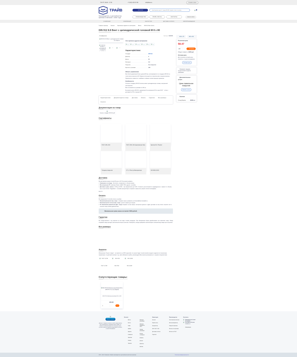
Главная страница (103, 25)
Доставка (135, 97)
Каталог (113, 25)
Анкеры (129, 340)
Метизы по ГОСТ (173, 331)
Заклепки (130, 337)
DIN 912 (150, 53)
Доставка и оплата (156, 331)
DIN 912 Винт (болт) (149, 25)
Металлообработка (173, 322)
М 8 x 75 (181, 36)
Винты (139, 25)
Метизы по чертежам (174, 328)
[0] (195, 10)
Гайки (129, 325)
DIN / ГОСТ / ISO (155, 328)
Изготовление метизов (174, 319)
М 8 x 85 (191, 36)
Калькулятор (155, 325)
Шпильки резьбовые (142, 320)
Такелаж (130, 343)
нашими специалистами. (161, 254)
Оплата (143, 97)
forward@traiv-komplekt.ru (141, 200)
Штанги (141, 340)
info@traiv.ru (187, 323)
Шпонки (141, 346)
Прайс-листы (155, 322)
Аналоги (103, 102)
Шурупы (129, 331)
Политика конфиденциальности (182, 354)
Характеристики (105, 97)
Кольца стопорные (142, 334)
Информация (188, 327)
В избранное (103, 35)
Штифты (141, 337)
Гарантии (152, 97)
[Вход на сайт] (182, 2)
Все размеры (162, 97)
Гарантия (154, 334)
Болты (129, 322)
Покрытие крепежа (173, 325)
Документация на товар (121, 97)
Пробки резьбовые (142, 330)
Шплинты (142, 343)
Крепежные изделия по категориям (126, 25)
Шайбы (129, 328)
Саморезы (130, 334)
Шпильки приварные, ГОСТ (142, 325)
